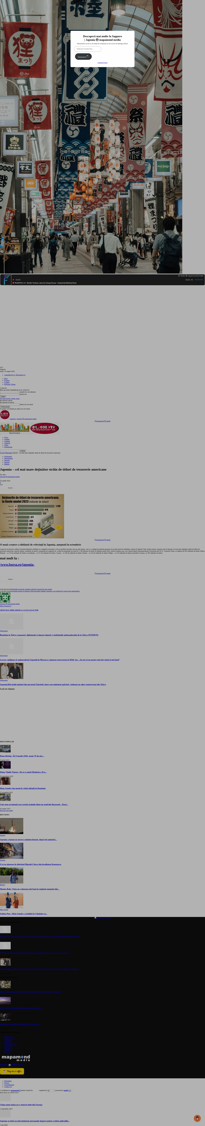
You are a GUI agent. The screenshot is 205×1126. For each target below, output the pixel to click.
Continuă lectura (103, 62)
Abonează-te (82, 57)
